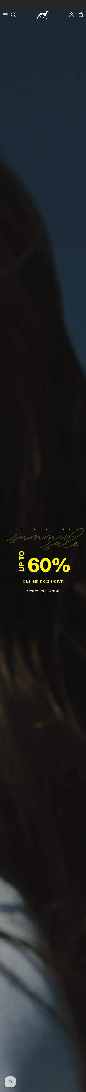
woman (54, 591)
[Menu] (5, 14)
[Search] (16, 14)
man (44, 591)
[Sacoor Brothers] (43, 14)
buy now (33, 591)
